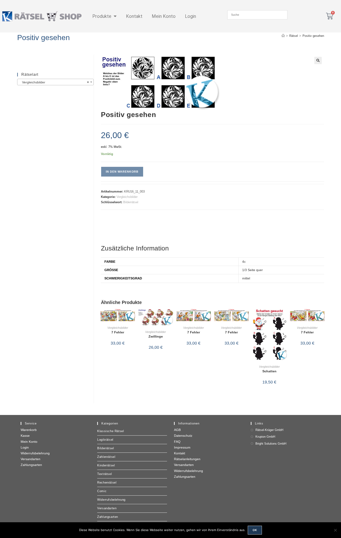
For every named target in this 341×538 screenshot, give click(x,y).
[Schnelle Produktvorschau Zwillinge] (170, 317)
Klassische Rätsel (110, 431)
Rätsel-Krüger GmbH (269, 430)
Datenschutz (183, 435)
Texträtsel (104, 474)
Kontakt (134, 16)
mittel (246, 278)
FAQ (177, 441)
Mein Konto (164, 16)
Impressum (182, 447)
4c (244, 261)
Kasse (25, 435)
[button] (318, 60)
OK (255, 530)
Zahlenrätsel (106, 457)
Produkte (101, 16)
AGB (177, 430)
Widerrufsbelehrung (35, 453)
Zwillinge (155, 336)
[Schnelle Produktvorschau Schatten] (284, 317)
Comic (101, 491)
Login (190, 16)
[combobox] (55, 82)
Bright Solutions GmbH (270, 443)
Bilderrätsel (130, 202)
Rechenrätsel (106, 482)
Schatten (269, 371)
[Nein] (335, 530)
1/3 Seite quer (252, 270)
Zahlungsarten (31, 465)
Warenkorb (29, 430)
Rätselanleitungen (187, 459)
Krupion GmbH (265, 436)
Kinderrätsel (106, 465)
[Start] (283, 36)
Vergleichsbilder (127, 197)
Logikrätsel (105, 439)
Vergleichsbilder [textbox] (54, 82)
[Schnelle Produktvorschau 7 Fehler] (133, 317)
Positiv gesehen (313, 36)
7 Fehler (117, 332)
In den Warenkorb (122, 171)
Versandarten (30, 459)
